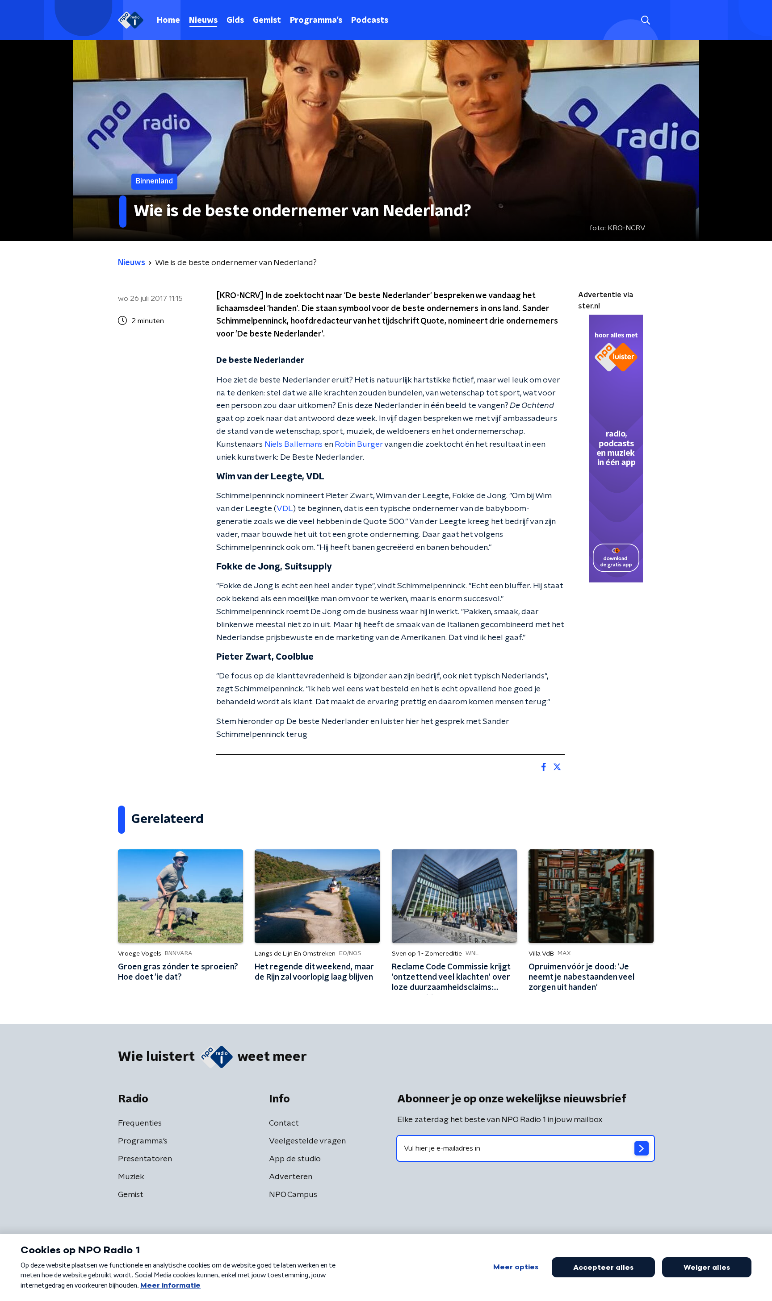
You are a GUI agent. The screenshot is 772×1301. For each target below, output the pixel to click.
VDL (285, 509)
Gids (235, 21)
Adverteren (290, 1177)
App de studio (295, 1159)
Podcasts (369, 21)
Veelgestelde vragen (307, 1141)
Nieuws (203, 21)
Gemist (267, 21)
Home (168, 21)
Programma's (316, 21)
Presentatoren (145, 1159)
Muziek (131, 1177)
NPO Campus (293, 1195)
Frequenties (140, 1123)
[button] (645, 20)
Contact (284, 1123)
